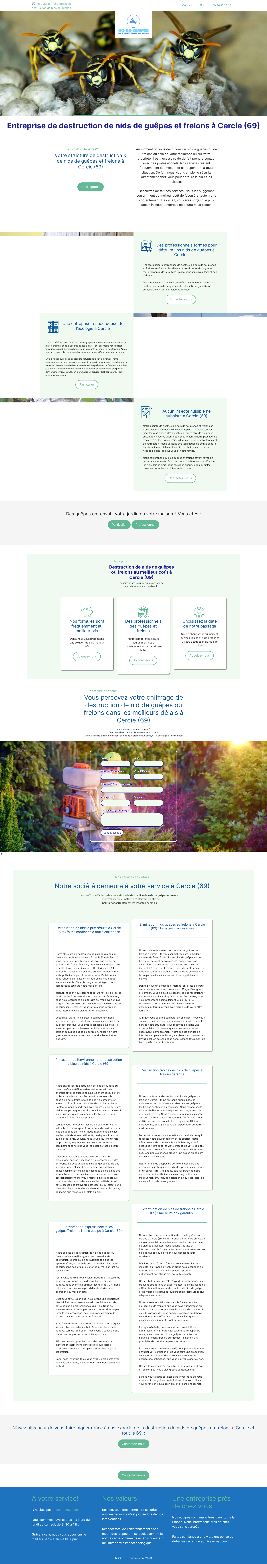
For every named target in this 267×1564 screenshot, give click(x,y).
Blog (202, 5)
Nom (137, 758)
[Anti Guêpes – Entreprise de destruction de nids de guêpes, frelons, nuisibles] (52, 5)
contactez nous (67, 1510)
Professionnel (145, 524)
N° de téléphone (143, 771)
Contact (187, 5)
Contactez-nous (180, 299)
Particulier (86, 384)
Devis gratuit (90, 187)
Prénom (106, 758)
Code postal (108, 797)
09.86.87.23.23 (222, 5)
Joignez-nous (87, 656)
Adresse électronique (113, 771)
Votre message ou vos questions (118, 810)
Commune (140, 797)
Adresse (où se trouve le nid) (116, 784)
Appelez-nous (199, 655)
